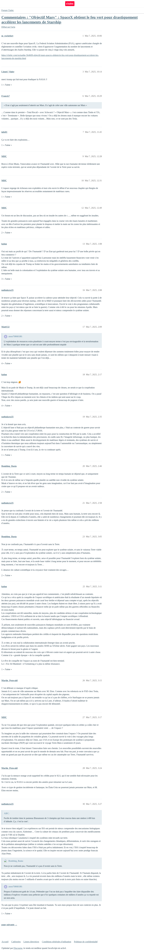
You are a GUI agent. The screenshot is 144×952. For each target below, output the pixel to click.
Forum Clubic (7, 10)
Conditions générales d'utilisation (56, 941)
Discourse (18, 948)
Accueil (5, 941)
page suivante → (9, 924)
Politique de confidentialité (86, 941)
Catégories (16, 941)
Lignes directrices (31, 941)
